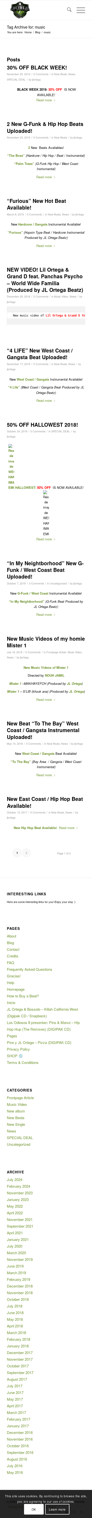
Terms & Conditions (23, 1062)
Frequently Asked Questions (29, 969)
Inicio (11, 1002)
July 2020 (14, 1246)
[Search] (67, 10)
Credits (12, 955)
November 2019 (20, 1259)
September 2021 (20, 1226)
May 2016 (15, 1472)
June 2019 (15, 1266)
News (71, 74)
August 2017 (17, 1379)
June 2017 (15, 1392)
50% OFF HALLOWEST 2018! (42, 424)
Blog (10, 942)
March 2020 (16, 1252)
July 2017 (14, 1385)
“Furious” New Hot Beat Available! (36, 204)
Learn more (57, 1509)
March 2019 (16, 1272)
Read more (44, 100)
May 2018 (15, 1319)
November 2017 (20, 1359)
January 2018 (18, 1345)
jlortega (36, 79)
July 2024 (14, 1179)
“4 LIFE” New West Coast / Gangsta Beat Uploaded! (40, 354)
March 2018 (16, 1332)
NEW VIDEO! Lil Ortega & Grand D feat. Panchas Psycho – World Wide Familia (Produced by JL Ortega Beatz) (45, 279)
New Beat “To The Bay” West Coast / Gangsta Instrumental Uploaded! (43, 730)
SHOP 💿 (15, 1055)
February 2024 (18, 1186)
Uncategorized (58, 583)
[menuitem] (67, 10)
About (11, 935)
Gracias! (14, 975)
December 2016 (20, 1432)
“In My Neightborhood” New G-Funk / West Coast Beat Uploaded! (45, 569)
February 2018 (18, 1339)
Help (10, 982)
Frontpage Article (56, 652)
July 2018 (14, 1305)
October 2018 (18, 1299)
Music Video (61, 296)
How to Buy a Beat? (23, 995)
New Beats (60, 74)
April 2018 (15, 1325)
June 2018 (15, 1312)
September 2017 (20, 1372)
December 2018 (20, 1286)
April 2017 (15, 1405)
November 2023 (20, 1192)
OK (34, 1509)
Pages (12, 1035)
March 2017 (16, 1412)
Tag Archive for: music (26, 27)
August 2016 (17, 1459)
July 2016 (14, 1465)
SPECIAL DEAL (16, 79)
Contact (13, 949)
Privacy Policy (18, 1049)
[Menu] (78, 10)
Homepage (16, 989)
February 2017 (18, 1419)
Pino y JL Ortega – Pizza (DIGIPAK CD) (39, 1042)
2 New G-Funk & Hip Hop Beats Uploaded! (45, 127)
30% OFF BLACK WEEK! (37, 67)
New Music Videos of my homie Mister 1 (46, 642)
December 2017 (20, 1352)
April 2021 (15, 1232)
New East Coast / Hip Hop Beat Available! (45, 802)
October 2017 (18, 1365)
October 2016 (18, 1445)
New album (16, 1110)
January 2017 (18, 1425)
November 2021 (20, 1219)
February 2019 (18, 1279)
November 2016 (20, 1439)
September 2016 (20, 1452)
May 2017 (15, 1399)
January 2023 (18, 1199)
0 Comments (40, 74)
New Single (16, 1124)
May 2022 (15, 1206)
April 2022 (15, 1212)
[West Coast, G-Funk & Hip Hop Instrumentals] (38, 10)
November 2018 (20, 1292)
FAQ (10, 962)
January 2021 (18, 1239)
